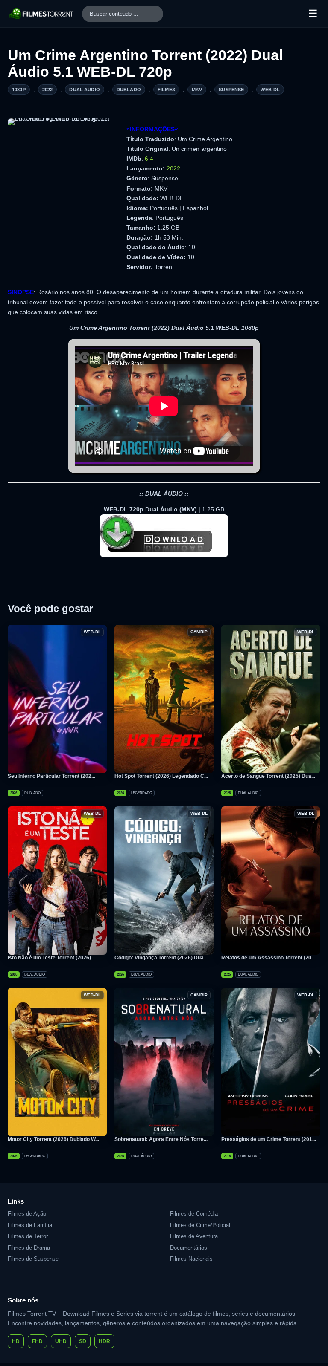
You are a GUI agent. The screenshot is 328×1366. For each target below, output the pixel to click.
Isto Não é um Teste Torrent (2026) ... (52, 958)
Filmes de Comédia (194, 1213)
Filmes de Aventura (194, 1236)
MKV (197, 89)
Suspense (231, 89)
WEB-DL (270, 89)
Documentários (188, 1248)
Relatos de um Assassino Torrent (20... (268, 958)
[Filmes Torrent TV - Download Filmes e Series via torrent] (42, 13)
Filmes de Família (30, 1225)
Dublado (129, 89)
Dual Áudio (84, 89)
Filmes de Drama (29, 1248)
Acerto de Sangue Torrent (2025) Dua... (268, 776)
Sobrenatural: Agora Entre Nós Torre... (161, 1139)
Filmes (166, 89)
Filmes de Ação (27, 1213)
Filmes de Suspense (33, 1259)
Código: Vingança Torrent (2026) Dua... (161, 958)
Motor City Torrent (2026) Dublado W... (53, 1139)
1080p (19, 89)
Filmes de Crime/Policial (200, 1225)
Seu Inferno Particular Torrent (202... (51, 776)
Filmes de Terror (28, 1236)
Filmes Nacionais (191, 1259)
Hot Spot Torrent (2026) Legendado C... (161, 776)
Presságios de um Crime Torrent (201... (268, 1139)
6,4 (149, 158)
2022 (47, 89)
